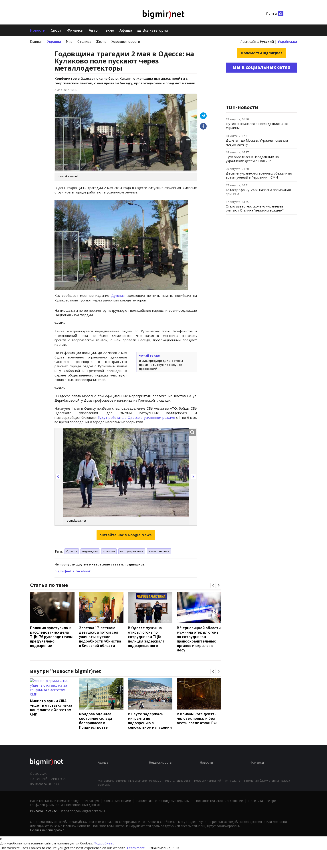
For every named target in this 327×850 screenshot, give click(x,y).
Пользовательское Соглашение (219, 801)
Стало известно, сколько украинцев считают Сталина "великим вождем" (255, 208)
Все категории (155, 30)
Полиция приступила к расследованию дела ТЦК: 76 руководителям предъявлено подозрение (51, 636)
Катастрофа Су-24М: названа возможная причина (258, 191)
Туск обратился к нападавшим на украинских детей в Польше (252, 159)
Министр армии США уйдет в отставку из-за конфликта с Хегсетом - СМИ (51, 707)
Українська (287, 41)
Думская (118, 295)
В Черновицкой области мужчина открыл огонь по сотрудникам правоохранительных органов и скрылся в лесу (199, 639)
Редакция (92, 801)
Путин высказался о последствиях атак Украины (257, 125)
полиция (109, 551)
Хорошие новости (125, 41)
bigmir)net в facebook (72, 571)
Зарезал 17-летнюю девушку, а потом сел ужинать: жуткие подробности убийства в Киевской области (100, 636)
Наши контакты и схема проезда (54, 801)
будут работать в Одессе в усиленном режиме (136, 417)
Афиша (125, 30)
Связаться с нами (117, 801)
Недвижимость (160, 762)
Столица (84, 41)
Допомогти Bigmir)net (261, 53)
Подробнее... (104, 843)
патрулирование (131, 551)
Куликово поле (159, 551)
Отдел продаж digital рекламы (82, 811)
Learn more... (137, 848)
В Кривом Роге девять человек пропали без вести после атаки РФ (197, 718)
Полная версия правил (47, 830)
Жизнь (101, 41)
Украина (54, 41)
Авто (93, 30)
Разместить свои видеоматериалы (162, 801)
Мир (69, 41)
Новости (37, 30)
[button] (58, 476)
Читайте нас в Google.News (125, 535)
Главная (36, 41)
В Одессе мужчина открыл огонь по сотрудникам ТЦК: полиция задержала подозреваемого (146, 636)
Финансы (75, 30)
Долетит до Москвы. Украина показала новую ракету (257, 142)
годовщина (90, 551)
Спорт (56, 30)
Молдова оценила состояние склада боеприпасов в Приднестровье (95, 720)
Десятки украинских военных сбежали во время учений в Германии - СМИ (259, 175)
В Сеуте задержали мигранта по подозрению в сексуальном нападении (150, 720)
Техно (108, 30)
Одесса (71, 551)
